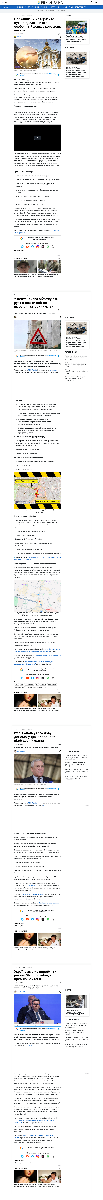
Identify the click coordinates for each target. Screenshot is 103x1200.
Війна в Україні (61, 10)
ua (3, 2)
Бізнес (45, 7)
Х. (43, 805)
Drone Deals (41, 10)
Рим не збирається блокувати (32, 894)
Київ (22, 684)
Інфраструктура (52, 684)
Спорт (59, 7)
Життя (52, 7)
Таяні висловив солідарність (49, 903)
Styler (70, 7)
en (6, 2)
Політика (38, 7)
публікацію (53, 370)
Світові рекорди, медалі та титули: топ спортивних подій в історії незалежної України (76, 371)
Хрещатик (43, 684)
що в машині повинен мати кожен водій (47, 655)
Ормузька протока (51, 10)
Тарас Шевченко (29, 684)
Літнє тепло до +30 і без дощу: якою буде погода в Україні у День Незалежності (76, 378)
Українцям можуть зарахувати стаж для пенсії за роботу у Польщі (76, 1012)
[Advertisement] (37, 386)
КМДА (16, 684)
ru (9, 2)
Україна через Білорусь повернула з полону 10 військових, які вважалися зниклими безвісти (76, 38)
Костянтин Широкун (71, 67)
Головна (16, 15)
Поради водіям (42, 687)
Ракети (43, 1162)
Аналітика (29, 7)
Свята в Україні (19, 253)
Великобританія (25, 1162)
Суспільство (30, 295)
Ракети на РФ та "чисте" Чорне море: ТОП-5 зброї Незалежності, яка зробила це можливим (76, 73)
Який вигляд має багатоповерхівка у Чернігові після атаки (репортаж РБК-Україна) (76, 364)
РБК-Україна (32, 370)
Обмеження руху (19, 687)
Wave (65, 7)
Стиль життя (30, 15)
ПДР (37, 684)
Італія (22, 925)
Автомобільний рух (31, 687)
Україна (17, 925)
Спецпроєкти (80, 7)
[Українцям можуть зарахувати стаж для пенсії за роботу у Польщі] (76, 1001)
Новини (20, 7)
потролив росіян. (30, 885)
